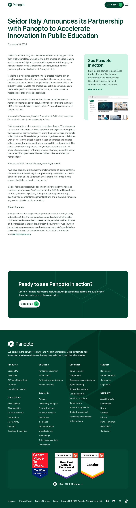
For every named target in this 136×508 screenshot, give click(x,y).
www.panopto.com (21, 234)
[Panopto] (16, 5)
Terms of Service (42, 501)
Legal (55, 501)
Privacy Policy (25, 501)
